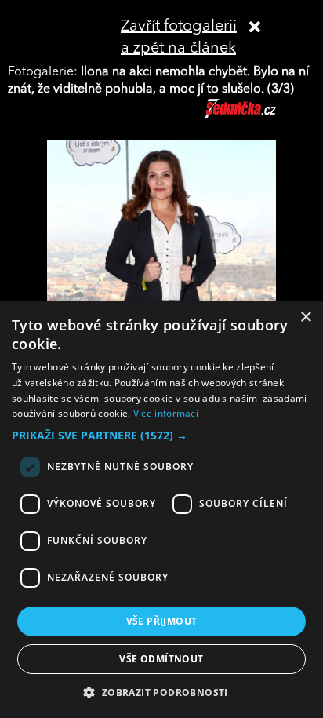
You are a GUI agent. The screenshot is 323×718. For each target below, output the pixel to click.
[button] (161, 435)
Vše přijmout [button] (162, 621)
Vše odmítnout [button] (161, 658)
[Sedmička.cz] (260, 116)
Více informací (165, 413)
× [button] (305, 317)
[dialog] (161, 509)
